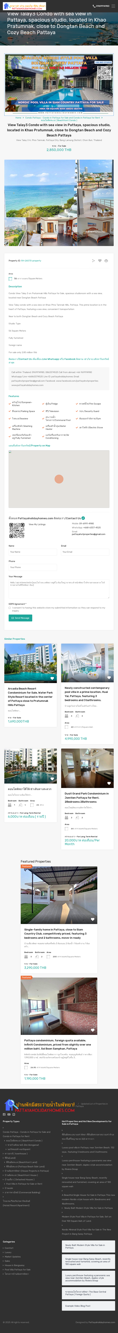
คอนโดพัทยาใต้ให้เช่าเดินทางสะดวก (30, 789)
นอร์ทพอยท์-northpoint (19, 1149)
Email (63, 546)
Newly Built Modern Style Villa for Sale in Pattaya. (88, 1208)
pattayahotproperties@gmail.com (88, 534)
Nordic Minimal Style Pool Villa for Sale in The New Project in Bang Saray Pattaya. (86, 1231)
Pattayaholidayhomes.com (101, 1322)
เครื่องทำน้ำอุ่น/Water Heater (56, 427)
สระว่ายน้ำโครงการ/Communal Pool (58, 418)
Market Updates (13, 1256)
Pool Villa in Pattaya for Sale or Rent (24, 1184)
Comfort (9, 1248)
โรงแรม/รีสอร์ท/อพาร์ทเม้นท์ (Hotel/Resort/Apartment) (16, 1203)
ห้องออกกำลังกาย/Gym (90, 418)
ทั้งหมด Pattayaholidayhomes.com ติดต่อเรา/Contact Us (45, 518)
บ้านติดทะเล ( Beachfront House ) (21, 1175)
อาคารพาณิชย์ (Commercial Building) (22, 1192)
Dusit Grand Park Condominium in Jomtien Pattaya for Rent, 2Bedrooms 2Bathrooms (87, 797)
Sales (7, 1261)
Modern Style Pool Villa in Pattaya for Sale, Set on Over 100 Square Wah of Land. (86, 1218)
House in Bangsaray (14, 1265)
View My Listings (37, 524)
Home (18, 117)
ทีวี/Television (52, 411)
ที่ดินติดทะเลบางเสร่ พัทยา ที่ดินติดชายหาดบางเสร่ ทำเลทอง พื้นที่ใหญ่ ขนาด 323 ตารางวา (88, 1136)
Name (11, 546)
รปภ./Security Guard (89, 411)
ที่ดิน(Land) (10, 1158)
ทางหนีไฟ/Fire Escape (90, 403)
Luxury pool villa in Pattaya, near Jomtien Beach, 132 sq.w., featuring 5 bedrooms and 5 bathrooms (88, 1149)
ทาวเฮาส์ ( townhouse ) (16, 1153)
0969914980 (102, 6)
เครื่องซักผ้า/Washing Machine (22, 427)
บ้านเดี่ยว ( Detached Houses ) (19, 1179)
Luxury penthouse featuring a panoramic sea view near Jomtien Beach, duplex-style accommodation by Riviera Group (87, 1164)
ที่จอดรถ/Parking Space (23, 411)
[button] (59, 479)
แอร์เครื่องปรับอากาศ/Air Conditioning (57, 436)
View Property (30, 675)
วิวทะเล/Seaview (20, 418)
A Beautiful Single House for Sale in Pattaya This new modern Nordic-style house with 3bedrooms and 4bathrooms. (88, 1199)
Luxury (8, 1252)
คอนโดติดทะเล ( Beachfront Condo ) (59, 120)
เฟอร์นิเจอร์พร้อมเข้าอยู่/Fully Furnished (21, 436)
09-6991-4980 (86, 523)
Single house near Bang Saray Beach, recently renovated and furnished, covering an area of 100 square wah (86, 1182)
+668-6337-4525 (92, 527)
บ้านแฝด (9, 1188)
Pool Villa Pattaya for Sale (18, 1269)
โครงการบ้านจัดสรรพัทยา (17, 1274)
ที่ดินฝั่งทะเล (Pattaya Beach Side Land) (25, 1166)
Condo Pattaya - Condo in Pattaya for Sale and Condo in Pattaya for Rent (62, 117)
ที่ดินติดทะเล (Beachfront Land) (21, 1162)
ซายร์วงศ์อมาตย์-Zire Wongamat (23, 1145)
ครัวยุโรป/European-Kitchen (22, 404)
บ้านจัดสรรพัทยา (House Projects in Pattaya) (27, 1171)
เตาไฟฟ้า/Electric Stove (91, 427)
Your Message (15, 576)
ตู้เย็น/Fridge (52, 403)
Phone (12, 561)
